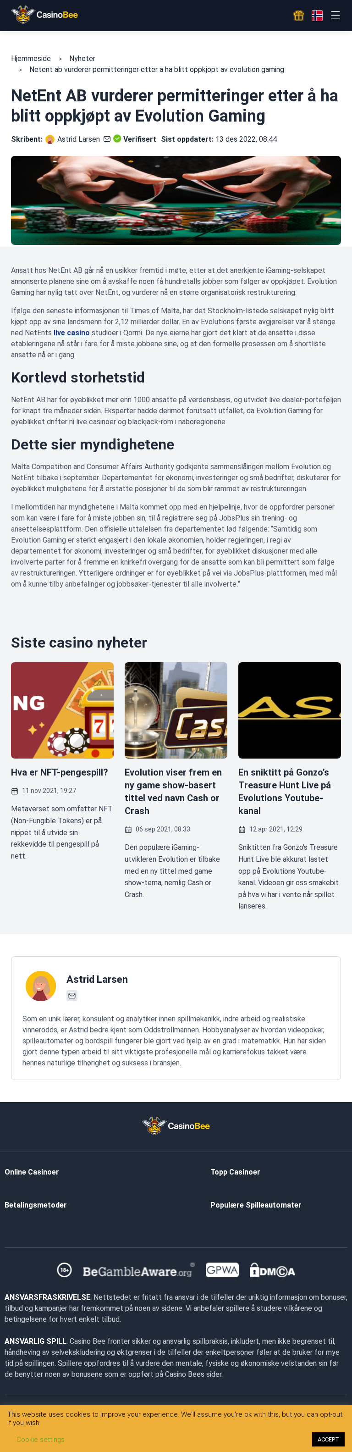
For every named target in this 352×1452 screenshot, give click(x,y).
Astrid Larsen (78, 139)
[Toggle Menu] (335, 15)
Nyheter (82, 58)
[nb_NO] (317, 15)
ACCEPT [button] (328, 1439)
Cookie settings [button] (40, 1439)
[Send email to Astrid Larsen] (105, 139)
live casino (72, 332)
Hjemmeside (31, 58)
